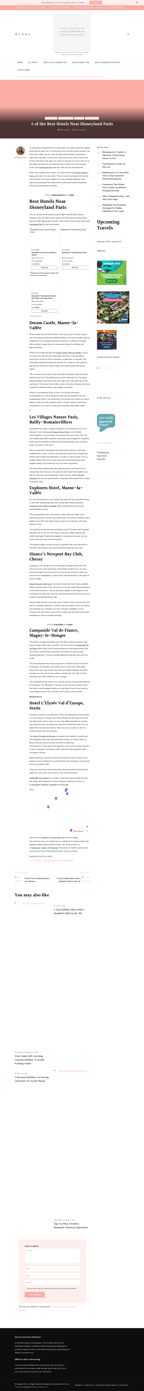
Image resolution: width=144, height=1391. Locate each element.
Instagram (35, 784)
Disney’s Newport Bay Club (40, 584)
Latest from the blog (24, 8)
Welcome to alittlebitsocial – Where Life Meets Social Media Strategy (99, 8)
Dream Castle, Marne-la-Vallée (68, 353)
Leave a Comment (80, 130)
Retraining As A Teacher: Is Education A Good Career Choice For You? (114, 155)
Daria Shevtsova (58, 195)
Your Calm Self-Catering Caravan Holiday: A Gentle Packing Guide (30, 1060)
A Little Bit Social (104, 443)
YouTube (64, 784)
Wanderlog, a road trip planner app (53, 838)
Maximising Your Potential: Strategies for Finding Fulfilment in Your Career (114, 208)
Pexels (71, 195)
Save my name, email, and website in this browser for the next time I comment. (51, 1288)
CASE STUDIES (23, 70)
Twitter (44, 848)
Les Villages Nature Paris (58, 432)
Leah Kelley (58, 624)
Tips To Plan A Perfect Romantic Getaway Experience (71, 1225)
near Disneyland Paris (65, 861)
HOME (20, 62)
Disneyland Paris (45, 167)
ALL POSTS (33, 62)
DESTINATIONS (51, 118)
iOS (68, 838)
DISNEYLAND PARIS (65, 118)
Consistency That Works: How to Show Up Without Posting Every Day (114, 187)
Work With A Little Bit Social (59, 8)
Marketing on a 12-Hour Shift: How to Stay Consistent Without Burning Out (115, 175)
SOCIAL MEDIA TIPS (80, 62)
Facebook (53, 784)
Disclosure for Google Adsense (106, 1385)
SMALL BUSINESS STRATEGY (107, 62)
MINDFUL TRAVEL (92, 118)
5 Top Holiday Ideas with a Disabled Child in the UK (69, 911)
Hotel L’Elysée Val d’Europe (44, 736)
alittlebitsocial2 (20, 157)
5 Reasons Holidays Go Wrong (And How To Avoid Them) (32, 1079)
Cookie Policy (88, 1385)
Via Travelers (44, 778)
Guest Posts (79, 118)
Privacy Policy (43, 1387)
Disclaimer (78, 1385)
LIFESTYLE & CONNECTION (55, 62)
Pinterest (44, 784)
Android (75, 838)
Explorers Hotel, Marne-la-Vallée (42, 506)
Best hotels (37, 861)
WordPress (34, 1387)
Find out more (95, 3)
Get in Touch (40, 8)
